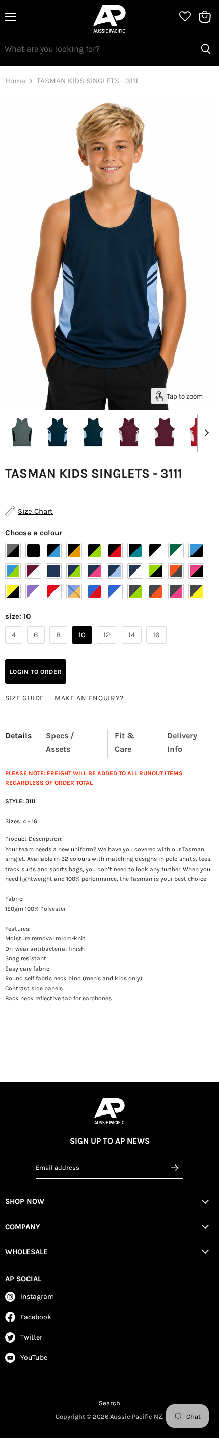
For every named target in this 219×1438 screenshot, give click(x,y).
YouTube (33, 1357)
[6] (37, 646)
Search (109, 1403)
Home (15, 81)
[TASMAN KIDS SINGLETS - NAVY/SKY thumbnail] (57, 432)
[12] (108, 646)
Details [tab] (18, 735)
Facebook (35, 1316)
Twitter (31, 1337)
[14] (133, 646)
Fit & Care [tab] (124, 742)
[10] (83, 646)
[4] (15, 646)
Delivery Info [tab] (182, 742)
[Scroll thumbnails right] (205, 433)
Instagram (37, 1296)
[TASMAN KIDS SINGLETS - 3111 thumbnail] (22, 432)
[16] (157, 646)
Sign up (175, 1167)
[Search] (205, 49)
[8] (59, 646)
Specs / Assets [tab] (60, 742)
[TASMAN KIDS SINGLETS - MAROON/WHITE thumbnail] (129, 432)
